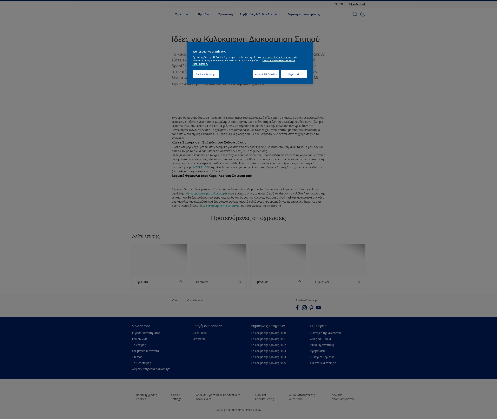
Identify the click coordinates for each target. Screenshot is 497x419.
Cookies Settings (205, 74)
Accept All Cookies (266, 74)
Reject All (294, 74)
